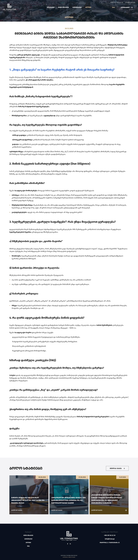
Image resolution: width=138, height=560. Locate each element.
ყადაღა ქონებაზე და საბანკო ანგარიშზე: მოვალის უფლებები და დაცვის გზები (27, 500)
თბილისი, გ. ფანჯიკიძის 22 (110, 542)
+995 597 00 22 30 (116, 2)
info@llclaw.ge (130, 2)
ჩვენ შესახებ (63, 7)
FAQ (28, 546)
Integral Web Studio (69, 557)
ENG (113, 7)
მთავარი (50, 7)
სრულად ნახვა (16, 510)
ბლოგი (88, 7)
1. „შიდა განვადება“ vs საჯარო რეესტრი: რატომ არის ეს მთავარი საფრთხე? (61, 69)
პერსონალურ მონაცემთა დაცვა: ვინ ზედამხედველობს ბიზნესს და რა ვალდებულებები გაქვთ (68, 500)
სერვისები (77, 7)
